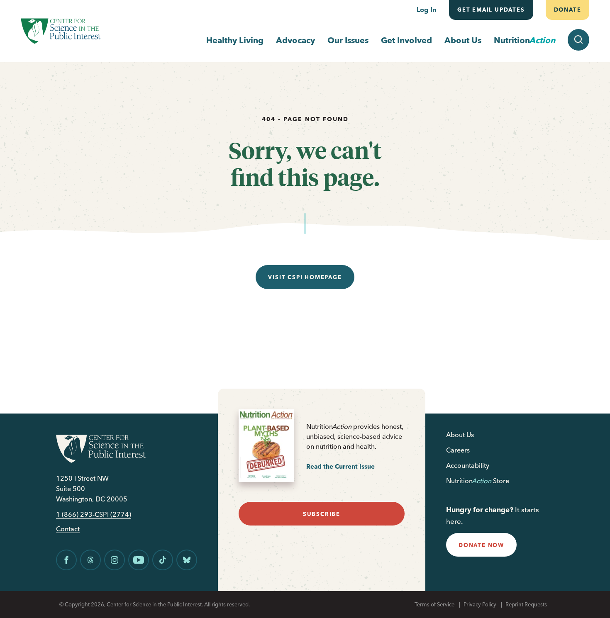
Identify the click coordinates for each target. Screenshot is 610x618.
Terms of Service (434, 604)
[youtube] (138, 560)
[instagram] (114, 560)
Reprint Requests (526, 604)
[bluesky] (186, 560)
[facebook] (66, 560)
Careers (458, 450)
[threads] (90, 560)
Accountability (467, 465)
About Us (462, 40)
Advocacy (295, 40)
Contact (68, 529)
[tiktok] (162, 560)
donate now (481, 545)
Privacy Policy (480, 604)
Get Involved (406, 40)
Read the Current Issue (340, 466)
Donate (567, 9)
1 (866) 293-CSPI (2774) (93, 514)
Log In (427, 9)
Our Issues (347, 40)
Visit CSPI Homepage (305, 277)
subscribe (321, 514)
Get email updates (491, 9)
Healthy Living (235, 40)
